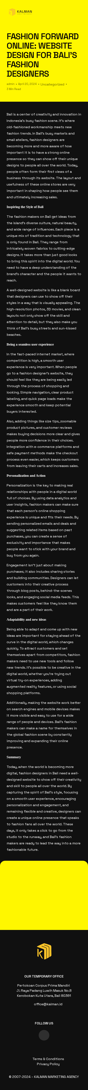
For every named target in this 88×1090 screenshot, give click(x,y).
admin (11, 84)
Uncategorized (52, 84)
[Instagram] (44, 1035)
